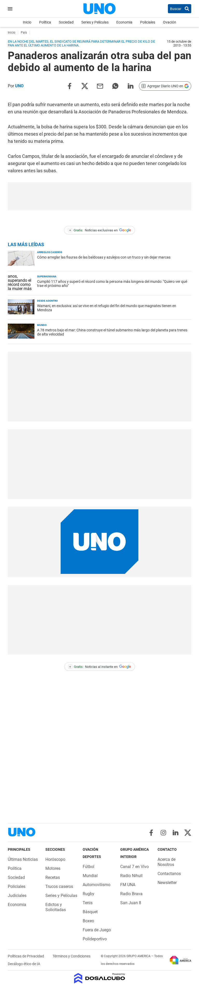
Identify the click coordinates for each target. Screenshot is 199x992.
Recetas (52, 877)
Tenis (88, 902)
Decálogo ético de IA (24, 964)
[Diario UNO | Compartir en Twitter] (85, 85)
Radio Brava (131, 893)
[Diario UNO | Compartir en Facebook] (69, 85)
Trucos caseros (59, 886)
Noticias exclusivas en (93, 230)
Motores (52, 868)
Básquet (90, 911)
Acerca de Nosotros (166, 862)
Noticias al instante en (93, 667)
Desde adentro (47, 300)
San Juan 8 (130, 902)
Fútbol (88, 866)
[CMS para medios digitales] (99, 978)
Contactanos (169, 873)
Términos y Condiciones (71, 956)
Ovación (169, 22)
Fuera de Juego (97, 929)
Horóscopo (55, 859)
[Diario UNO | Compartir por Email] (100, 85)
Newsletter (167, 882)
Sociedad (66, 22)
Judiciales (17, 895)
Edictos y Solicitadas (55, 907)
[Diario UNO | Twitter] (187, 833)
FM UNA (127, 884)
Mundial (90, 875)
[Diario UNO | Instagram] (163, 833)
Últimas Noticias (23, 859)
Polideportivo (95, 938)
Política (45, 22)
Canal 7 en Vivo (134, 866)
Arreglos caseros (49, 252)
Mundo (42, 325)
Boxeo (88, 920)
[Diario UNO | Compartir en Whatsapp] (115, 85)
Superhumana (46, 276)
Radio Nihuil (131, 875)
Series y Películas (95, 22)
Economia (124, 22)
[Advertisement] (99, 196)
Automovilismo (96, 884)
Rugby (88, 893)
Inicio (27, 22)
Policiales (147, 22)
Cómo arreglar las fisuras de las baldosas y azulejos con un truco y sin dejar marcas (103, 257)
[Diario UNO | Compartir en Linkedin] (130, 85)
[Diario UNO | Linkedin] (175, 833)
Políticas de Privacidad (26, 956)
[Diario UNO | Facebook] (151, 833)
